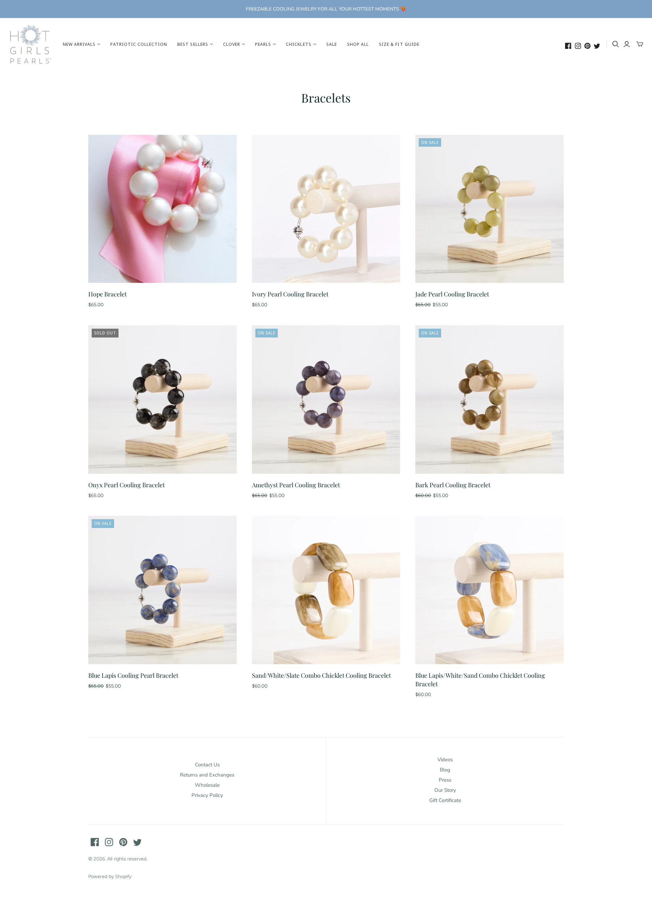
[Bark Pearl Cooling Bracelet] (489, 399)
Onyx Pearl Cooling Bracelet (126, 485)
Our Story (445, 790)
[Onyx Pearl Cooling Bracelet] (162, 399)
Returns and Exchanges (207, 774)
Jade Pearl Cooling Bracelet (452, 294)
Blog (445, 769)
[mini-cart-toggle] (639, 44)
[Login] (626, 44)
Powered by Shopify (109, 876)
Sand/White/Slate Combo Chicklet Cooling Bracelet (321, 675)
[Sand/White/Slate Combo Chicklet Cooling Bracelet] (326, 590)
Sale (331, 44)
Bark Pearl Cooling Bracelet (452, 485)
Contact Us (207, 764)
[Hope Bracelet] (162, 209)
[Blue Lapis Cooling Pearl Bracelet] (162, 590)
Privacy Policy (207, 795)
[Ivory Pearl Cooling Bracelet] (326, 209)
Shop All (358, 44)
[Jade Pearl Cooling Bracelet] (489, 209)
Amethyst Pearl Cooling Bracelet (296, 485)
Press (445, 780)
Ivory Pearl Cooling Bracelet (290, 294)
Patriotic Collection (138, 44)
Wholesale (207, 785)
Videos (445, 759)
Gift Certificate (445, 800)
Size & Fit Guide (399, 44)
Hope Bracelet (107, 294)
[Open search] (615, 44)
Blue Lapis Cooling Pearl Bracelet (133, 675)
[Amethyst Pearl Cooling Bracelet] (326, 399)
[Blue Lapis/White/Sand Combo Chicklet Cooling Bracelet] (489, 590)
